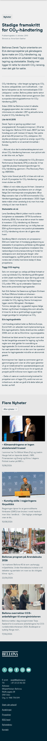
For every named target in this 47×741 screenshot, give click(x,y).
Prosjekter (6, 715)
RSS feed (6, 719)
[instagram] (22, 669)
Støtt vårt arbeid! (9, 705)
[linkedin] (10, 669)
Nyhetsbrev (7, 724)
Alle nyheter (9, 409)
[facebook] (16, 669)
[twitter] (4, 669)
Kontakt (5, 729)
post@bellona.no (18, 680)
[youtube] (28, 669)
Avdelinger (7, 710)
